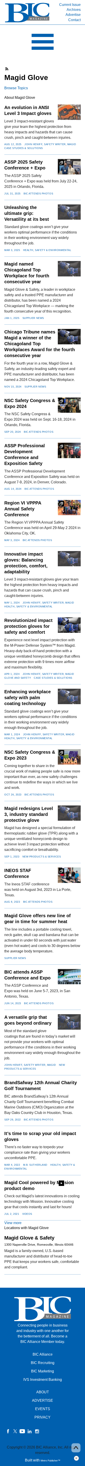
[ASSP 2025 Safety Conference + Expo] (69, 166)
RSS (7, 69)
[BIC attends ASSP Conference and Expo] (69, 976)
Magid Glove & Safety (29, 1238)
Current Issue (70, 5)
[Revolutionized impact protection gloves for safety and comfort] (69, 625)
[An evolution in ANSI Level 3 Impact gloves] (69, 112)
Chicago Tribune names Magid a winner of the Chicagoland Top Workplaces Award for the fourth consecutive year (39, 343)
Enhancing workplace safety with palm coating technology (27, 697)
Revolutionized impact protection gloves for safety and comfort (28, 626)
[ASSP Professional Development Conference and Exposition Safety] (69, 450)
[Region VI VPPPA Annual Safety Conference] (69, 507)
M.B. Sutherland (35, 1164)
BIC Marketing (42, 1371)
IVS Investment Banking (42, 1380)
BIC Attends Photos (38, 193)
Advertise (73, 15)
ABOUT (42, 1392)
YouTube (22, 1431)
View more (13, 1223)
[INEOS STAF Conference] (69, 875)
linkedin (29, 1431)
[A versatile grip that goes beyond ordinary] (69, 1021)
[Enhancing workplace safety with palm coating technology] (69, 696)
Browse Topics (16, 88)
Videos (27, 1214)
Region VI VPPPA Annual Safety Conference (22, 508)
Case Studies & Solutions (23, 148)
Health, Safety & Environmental (47, 250)
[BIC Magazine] (27, 22)
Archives (74, 10)
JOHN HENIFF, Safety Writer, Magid (50, 144)
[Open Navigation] (42, 43)
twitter (15, 1431)
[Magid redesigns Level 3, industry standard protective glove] (69, 813)
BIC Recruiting (42, 1363)
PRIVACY (42, 1417)
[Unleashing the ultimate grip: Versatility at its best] (69, 212)
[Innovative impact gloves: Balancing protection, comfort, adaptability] (69, 558)
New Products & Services (41, 856)
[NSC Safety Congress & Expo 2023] (69, 756)
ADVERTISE (42, 1400)
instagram (37, 1431)
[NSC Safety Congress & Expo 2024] (69, 405)
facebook (8, 1431)
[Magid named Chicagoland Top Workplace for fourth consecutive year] (69, 268)
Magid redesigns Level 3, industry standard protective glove (28, 814)
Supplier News (33, 318)
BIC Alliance (43, 1354)
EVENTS (42, 1409)
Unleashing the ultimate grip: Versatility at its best (26, 213)
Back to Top (75, 1447)
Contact (74, 20)
